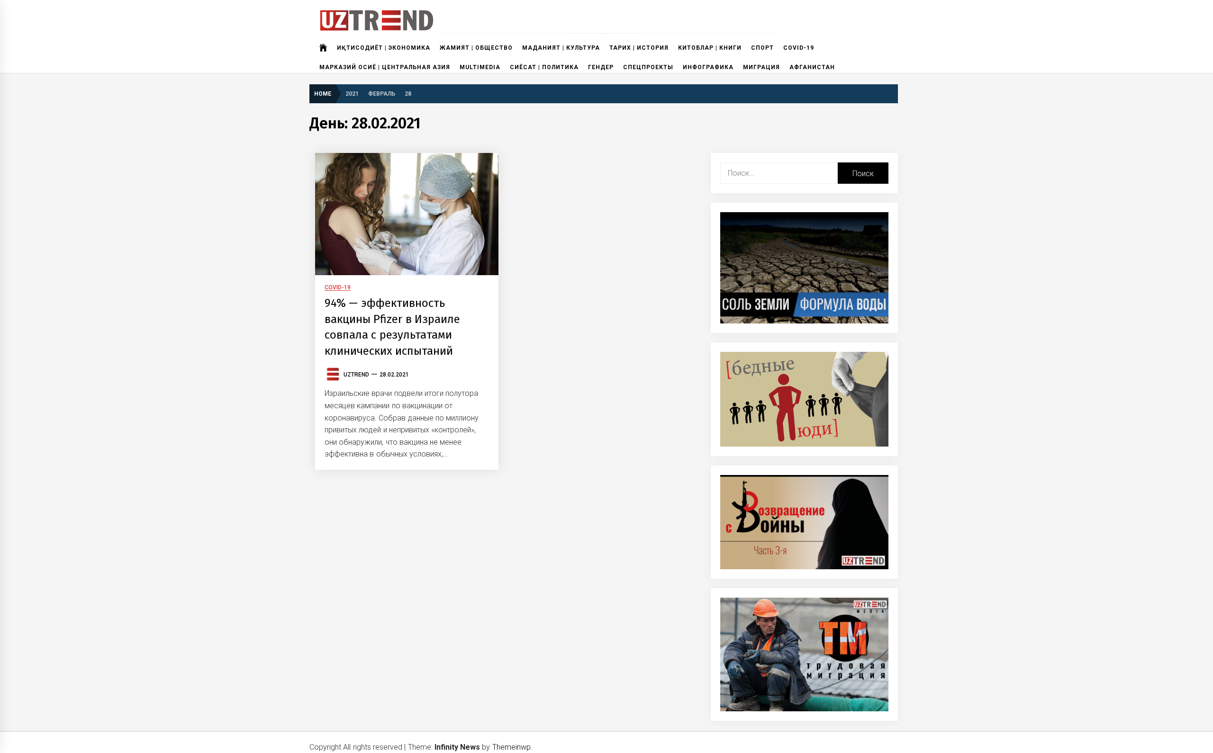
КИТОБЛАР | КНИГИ (710, 48)
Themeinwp (511, 747)
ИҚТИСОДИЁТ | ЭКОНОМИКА (383, 48)
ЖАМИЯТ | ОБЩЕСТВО (476, 48)
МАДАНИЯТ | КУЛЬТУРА (561, 48)
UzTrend (356, 374)
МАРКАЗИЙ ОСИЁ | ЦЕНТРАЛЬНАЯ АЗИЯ (384, 67)
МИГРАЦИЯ (761, 67)
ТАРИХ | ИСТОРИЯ (639, 48)
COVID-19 (798, 48)
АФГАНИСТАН (812, 67)
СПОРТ (762, 48)
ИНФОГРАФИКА (708, 67)
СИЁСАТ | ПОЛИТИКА (544, 67)
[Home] (323, 48)
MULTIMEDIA (480, 67)
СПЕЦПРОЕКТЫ (648, 67)
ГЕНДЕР (601, 67)
